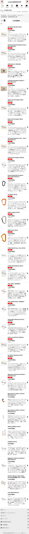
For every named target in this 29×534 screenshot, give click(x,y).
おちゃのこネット (12, 532)
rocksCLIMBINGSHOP (14, 2)
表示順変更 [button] (17, 20)
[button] (2, 2)
